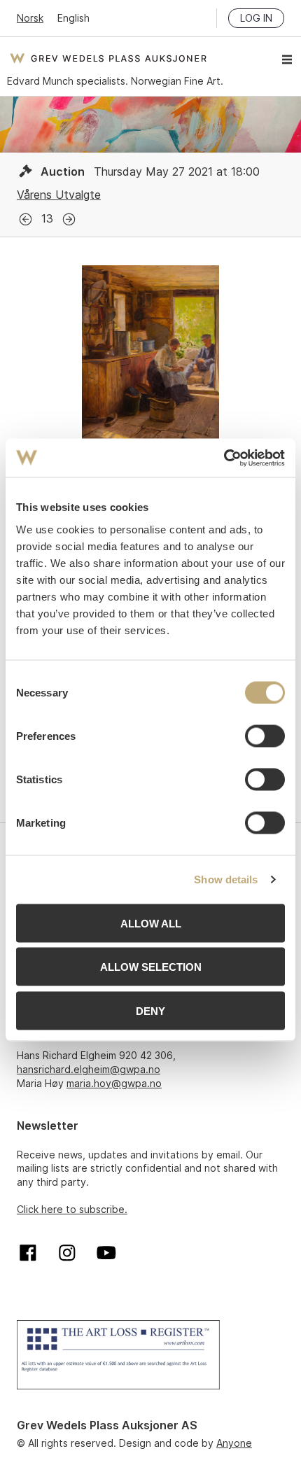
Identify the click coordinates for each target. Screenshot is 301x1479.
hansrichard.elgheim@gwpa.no (88, 1069)
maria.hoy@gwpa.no (114, 1083)
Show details (226, 879)
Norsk (30, 18)
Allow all (150, 923)
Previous (25, 219)
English (73, 18)
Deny (150, 1010)
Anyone (234, 1443)
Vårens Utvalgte (59, 195)
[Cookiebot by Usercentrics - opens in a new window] (223, 458)
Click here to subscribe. (72, 1209)
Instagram (67, 1253)
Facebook (28, 1253)
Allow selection (151, 967)
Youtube (106, 1253)
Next (69, 219)
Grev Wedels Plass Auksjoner (108, 58)
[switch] (265, 735)
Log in (256, 18)
